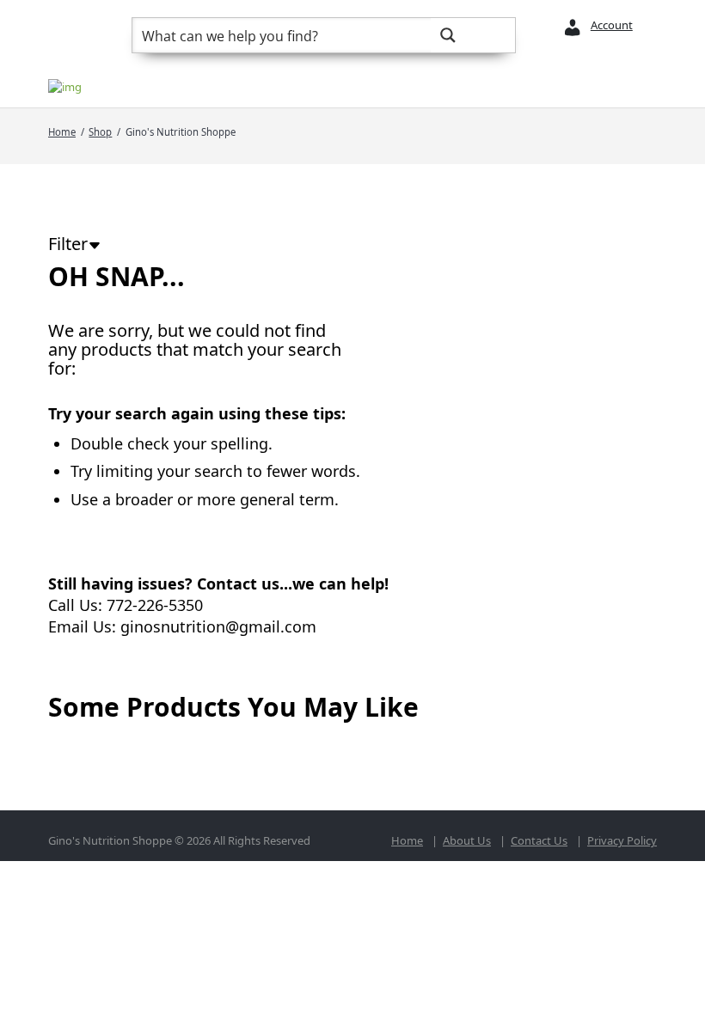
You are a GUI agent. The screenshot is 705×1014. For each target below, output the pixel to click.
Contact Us (539, 840)
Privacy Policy (622, 840)
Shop (100, 131)
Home (62, 131)
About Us (467, 840)
